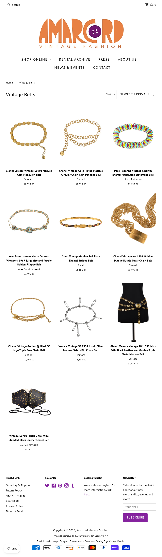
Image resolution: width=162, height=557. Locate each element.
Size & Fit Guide (15, 496)
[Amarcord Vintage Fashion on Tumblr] (73, 486)
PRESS (104, 59)
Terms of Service (15, 511)
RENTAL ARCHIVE (74, 59)
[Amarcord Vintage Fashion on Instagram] (66, 486)
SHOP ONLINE (35, 59)
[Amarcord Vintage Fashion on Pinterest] (60, 486)
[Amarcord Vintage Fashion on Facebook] (53, 486)
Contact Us (12, 501)
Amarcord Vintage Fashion (92, 530)
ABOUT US (127, 59)
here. (87, 494)
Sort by (110, 94)
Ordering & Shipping (18, 485)
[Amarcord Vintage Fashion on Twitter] (47, 486)
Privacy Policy (14, 506)
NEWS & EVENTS (69, 68)
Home (9, 82)
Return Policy (14, 490)
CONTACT (102, 68)
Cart (153, 5)
